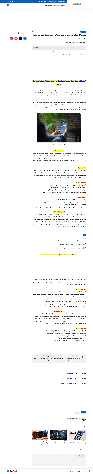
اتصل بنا (41, 1)
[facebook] (8, 1)
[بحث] (8, 5)
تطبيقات (63, 5)
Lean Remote (70, 373)
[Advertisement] (46, 20)
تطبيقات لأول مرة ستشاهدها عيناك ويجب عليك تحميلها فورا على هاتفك (67, 51)
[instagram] (13, 1)
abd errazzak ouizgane (77, 42)
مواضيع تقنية (48, 5)
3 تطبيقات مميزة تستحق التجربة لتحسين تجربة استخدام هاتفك (78, 443)
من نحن (45, 1)
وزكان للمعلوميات (69, 471)
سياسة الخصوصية (61, 1)
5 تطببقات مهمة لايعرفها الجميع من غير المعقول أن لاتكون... (69, 248)
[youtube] (16, 38)
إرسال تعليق (81, 455)
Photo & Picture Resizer (67, 383)
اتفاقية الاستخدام (52, 1)
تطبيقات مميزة (56, 5)
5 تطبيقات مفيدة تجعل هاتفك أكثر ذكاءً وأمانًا (59, 443)
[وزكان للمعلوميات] (77, 4)
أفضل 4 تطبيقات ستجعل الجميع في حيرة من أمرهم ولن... (70, 244)
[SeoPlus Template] (85, 471)
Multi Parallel (70, 378)
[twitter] (10, 1)
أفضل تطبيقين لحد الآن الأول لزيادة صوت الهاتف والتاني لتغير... (69, 240)
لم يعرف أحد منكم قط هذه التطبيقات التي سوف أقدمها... (40, 443)
